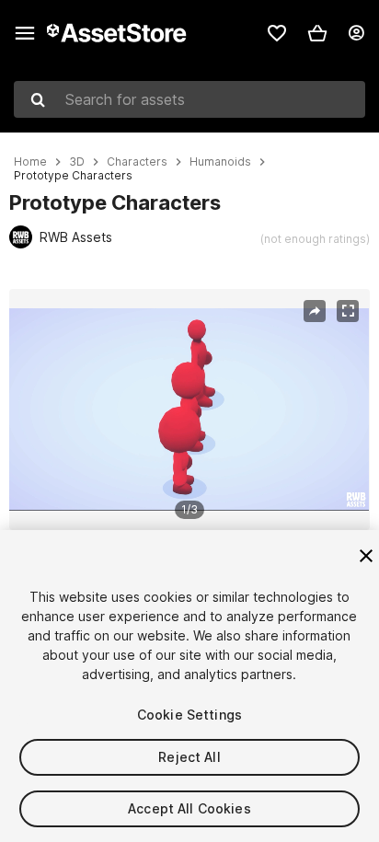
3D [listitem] (77, 162)
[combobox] (189, 99)
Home (30, 162)
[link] (277, 33)
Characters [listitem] (137, 162)
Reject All (189, 757)
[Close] (366, 556)
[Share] (315, 311)
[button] (317, 33)
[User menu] (356, 33)
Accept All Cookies (189, 808)
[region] (189, 409)
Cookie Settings (189, 714)
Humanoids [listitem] (220, 162)
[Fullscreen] (348, 311)
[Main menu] (24, 33)
